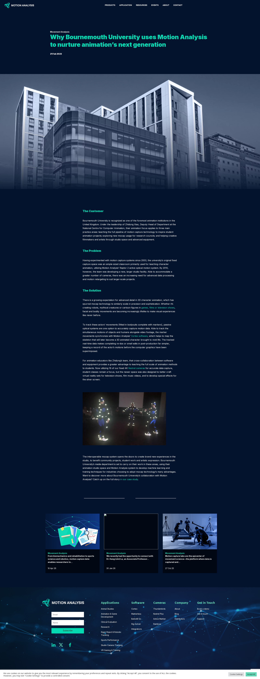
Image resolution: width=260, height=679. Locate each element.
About (177, 609)
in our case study (129, 479)
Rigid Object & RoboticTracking (111, 633)
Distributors (180, 619)
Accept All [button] (251, 674)
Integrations (136, 629)
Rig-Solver (136, 624)
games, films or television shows (158, 307)
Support (200, 619)
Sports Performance (110, 640)
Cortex (134, 609)
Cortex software (139, 336)
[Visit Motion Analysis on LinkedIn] (54, 645)
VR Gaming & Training (110, 650)
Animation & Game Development (109, 615)
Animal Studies (107, 609)
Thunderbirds (159, 609)
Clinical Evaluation (109, 622)
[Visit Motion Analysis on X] (62, 645)
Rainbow (157, 624)
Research (105, 627)
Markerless (136, 614)
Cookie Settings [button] (236, 674)
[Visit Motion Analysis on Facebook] (70, 645)
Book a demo (203, 609)
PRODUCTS (110, 5)
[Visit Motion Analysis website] (19, 5)
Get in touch (202, 614)
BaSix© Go (136, 619)
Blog (177, 614)
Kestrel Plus (158, 614)
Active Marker (159, 619)
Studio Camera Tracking (112, 645)
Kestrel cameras (136, 368)
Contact (177, 5)
